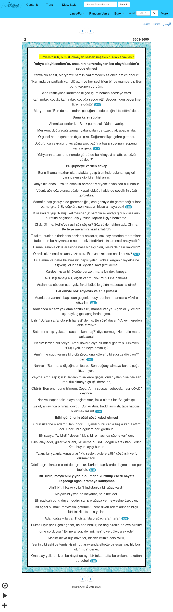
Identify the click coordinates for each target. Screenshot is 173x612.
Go (154, 13)
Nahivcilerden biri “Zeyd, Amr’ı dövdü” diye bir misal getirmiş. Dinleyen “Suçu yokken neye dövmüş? (86, 345)
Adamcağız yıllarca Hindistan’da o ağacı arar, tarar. (82, 518)
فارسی (167, 24)
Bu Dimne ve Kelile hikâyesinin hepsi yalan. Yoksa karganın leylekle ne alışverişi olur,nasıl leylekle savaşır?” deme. (86, 262)
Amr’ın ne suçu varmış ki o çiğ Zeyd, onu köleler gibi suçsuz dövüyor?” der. (86, 356)
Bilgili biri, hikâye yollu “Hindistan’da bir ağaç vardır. (86, 487)
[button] (34, 4)
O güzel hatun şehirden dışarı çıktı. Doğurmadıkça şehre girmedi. (86, 136)
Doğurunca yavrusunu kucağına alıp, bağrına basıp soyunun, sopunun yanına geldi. (86, 145)
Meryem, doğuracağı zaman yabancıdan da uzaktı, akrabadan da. (86, 130)
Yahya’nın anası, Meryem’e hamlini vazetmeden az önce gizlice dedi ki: (86, 74)
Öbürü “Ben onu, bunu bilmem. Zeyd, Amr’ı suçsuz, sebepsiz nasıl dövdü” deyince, (86, 391)
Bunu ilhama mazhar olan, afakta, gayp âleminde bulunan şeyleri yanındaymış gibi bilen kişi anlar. (86, 175)
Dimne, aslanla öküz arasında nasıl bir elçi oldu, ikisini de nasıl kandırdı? (86, 246)
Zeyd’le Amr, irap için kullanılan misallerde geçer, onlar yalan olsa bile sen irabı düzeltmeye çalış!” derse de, (86, 379)
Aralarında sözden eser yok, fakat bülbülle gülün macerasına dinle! (86, 284)
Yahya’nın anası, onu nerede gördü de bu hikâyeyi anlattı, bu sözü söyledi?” (87, 157)
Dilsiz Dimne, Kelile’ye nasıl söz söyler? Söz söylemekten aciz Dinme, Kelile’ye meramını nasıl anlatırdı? (86, 227)
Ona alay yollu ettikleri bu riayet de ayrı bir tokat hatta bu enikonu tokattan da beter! (86, 558)
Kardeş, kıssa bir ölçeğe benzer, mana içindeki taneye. (86, 271)
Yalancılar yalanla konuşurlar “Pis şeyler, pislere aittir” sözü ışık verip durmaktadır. (86, 456)
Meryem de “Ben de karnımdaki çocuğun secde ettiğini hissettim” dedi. (86, 110)
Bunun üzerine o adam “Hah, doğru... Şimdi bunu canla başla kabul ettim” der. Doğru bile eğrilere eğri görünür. (86, 426)
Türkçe (156, 24)
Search (124, 4)
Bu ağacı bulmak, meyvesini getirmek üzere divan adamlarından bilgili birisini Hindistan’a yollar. (86, 509)
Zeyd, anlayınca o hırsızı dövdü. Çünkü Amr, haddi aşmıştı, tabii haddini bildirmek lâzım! (86, 408)
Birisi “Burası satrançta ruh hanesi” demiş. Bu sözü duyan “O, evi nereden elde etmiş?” (86, 322)
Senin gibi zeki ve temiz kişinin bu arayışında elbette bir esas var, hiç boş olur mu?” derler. (86, 546)
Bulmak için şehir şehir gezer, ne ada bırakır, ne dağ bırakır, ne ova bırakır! (86, 524)
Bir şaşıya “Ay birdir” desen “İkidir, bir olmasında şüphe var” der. (86, 435)
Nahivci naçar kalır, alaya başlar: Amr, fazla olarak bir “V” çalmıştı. (87, 399)
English (146, 24)
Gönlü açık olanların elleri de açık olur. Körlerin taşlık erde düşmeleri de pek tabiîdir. (86, 467)
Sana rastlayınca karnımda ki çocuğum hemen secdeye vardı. (86, 92)
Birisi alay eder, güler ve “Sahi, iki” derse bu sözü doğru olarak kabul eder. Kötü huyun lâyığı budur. (86, 444)
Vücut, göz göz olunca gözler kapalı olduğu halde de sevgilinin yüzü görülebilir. (86, 193)
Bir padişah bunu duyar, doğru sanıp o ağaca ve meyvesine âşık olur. (86, 500)
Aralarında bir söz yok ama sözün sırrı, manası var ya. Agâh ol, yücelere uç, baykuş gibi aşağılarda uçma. (86, 311)
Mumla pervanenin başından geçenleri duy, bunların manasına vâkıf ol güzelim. (86, 300)
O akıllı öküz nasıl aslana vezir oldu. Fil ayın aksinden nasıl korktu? (82, 253)
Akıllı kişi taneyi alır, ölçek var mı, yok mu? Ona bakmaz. (86, 277)
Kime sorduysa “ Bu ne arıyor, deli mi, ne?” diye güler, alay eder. (87, 531)
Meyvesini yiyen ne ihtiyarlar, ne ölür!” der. (86, 493)
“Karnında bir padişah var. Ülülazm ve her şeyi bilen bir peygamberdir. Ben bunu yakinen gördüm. (86, 84)
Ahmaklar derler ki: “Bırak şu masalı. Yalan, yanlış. (86, 123)
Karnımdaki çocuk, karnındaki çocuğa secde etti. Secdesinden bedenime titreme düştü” (86, 102)
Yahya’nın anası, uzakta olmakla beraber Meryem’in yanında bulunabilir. (86, 183)
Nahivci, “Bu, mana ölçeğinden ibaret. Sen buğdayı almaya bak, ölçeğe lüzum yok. (86, 368)
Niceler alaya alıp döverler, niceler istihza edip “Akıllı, (86, 537)
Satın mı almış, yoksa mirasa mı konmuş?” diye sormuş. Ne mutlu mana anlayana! (86, 334)
